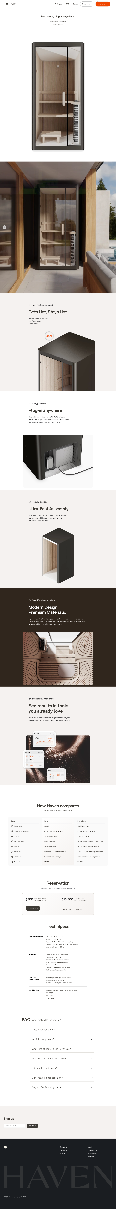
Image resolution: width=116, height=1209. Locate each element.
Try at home (55, 24)
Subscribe (32, 1125)
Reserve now (60, 24)
